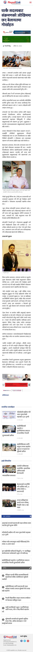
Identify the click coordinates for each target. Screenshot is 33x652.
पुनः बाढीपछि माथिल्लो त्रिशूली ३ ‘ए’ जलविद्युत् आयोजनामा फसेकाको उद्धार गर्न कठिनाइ (16, 552)
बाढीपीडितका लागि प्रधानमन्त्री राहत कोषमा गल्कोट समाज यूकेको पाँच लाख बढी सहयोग (16, 588)
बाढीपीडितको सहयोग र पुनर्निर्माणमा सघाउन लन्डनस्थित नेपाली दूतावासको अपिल (15, 561)
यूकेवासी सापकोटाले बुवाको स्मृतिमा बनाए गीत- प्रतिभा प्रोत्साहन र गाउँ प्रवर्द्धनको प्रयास (15, 621)
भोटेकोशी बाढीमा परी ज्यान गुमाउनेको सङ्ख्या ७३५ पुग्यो (24, 414)
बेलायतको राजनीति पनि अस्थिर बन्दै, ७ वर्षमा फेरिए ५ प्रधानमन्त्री (23, 488)
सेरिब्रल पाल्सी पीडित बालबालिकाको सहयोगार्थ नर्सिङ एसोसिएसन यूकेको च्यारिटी (15, 577)
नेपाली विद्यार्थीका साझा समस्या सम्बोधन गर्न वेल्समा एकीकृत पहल (17, 599)
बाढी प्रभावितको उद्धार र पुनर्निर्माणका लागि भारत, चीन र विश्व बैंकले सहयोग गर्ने (15, 609)
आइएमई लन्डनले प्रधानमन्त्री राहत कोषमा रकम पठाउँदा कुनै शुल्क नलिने (16, 524)
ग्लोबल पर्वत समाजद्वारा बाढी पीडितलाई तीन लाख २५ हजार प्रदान (15, 542)
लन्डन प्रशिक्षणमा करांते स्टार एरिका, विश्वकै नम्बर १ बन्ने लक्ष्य (23, 504)
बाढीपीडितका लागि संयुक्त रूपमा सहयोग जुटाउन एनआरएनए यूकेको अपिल (23, 448)
